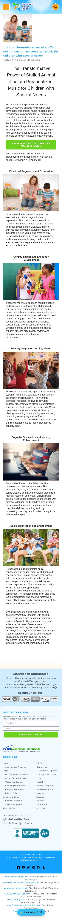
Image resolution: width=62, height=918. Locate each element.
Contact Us (41, 767)
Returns (40, 797)
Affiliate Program (13, 804)
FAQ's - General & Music (17, 774)
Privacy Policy (12, 793)
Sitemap (40, 808)
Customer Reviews (14, 782)
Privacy (39, 800)
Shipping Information (15, 785)
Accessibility (9, 808)
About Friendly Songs (15, 778)
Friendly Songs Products (14, 767)
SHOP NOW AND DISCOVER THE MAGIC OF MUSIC (31, 144)
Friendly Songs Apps (16, 899)
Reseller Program (13, 800)
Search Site (42, 804)
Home (6, 763)
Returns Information (14, 789)
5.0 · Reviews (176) (33, 912)
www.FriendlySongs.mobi (15, 888)
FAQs (5, 770)
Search (39, 782)
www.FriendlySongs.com (16, 876)
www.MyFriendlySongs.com (17, 894)
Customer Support (48, 770)
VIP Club (40, 763)
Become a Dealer (11, 797)
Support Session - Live (47, 776)
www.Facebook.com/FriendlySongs (23, 905)
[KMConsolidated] (22, 748)
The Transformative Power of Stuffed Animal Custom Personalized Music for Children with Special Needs (30, 51)
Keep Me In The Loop (31, 734)
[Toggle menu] (6, 7)
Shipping (40, 793)
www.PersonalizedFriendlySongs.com (20, 882)
